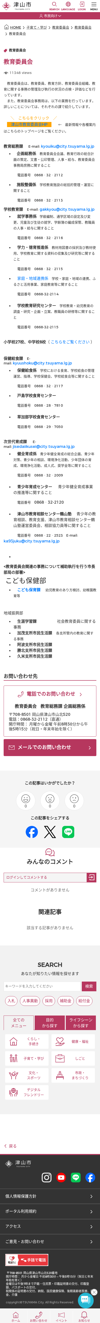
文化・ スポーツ (34, 1075)
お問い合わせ (38, 1321)
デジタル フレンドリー (34, 1092)
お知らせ (84, 1321)
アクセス (13, 1226)
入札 (11, 1000)
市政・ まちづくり (80, 1075)
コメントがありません (50, 890)
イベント (61, 1321)
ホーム (15, 1321)
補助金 (65, 1000)
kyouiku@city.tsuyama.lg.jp (67, 146)
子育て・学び (36, 27)
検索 (89, 986)
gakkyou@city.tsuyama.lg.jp (67, 209)
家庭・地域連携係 (32, 278)
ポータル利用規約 (20, 1211)
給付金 (84, 1000)
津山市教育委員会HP (29, 124)
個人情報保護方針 (20, 1196)
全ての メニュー (18, 1022)
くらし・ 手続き (34, 1041)
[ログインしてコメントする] (91, 877)
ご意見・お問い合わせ (24, 1241)
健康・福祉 (80, 1041)
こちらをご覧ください (70, 342)
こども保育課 (29, 589)
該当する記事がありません (50, 927)
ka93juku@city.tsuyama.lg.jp (31, 541)
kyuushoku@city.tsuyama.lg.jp (42, 363)
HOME (15, 27)
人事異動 (30, 1000)
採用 (49, 1000)
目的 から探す (50, 1022)
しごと (80, 1058)
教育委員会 (60, 27)
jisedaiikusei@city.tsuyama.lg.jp (44, 446)
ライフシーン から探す (80, 1022)
